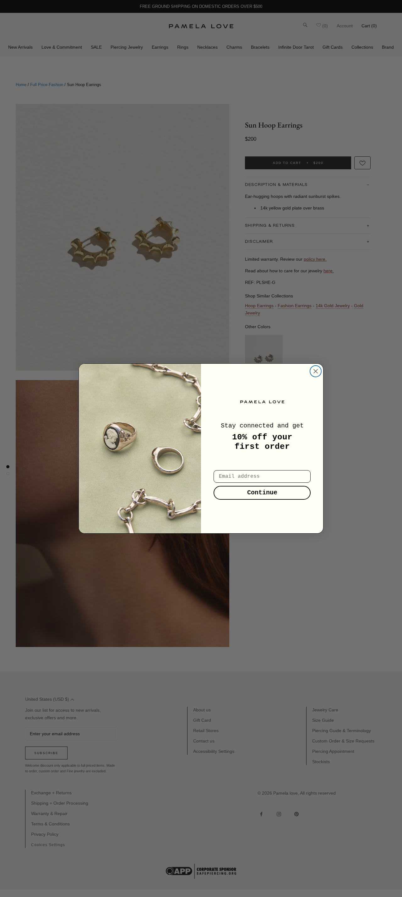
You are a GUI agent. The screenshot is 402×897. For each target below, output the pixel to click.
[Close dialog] (315, 371)
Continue (262, 492)
